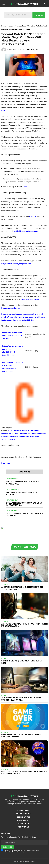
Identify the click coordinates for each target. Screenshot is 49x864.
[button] (3, 3)
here (25, 186)
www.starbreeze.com (30, 299)
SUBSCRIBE (7, 847)
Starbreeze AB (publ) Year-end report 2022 (22, 662)
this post (33, 216)
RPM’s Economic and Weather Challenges (22, 483)
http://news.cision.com (11, 308)
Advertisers (23, 810)
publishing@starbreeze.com (26, 231)
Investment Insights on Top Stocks (21, 493)
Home (3, 26)
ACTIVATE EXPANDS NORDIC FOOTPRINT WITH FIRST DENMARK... (24, 625)
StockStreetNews (14, 50)
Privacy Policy (23, 814)
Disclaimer (6, 463)
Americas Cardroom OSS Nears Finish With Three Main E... (22, 588)
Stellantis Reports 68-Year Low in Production (24, 504)
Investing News (12, 479)
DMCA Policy (23, 820)
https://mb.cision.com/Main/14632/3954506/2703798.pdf (12, 335)
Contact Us (23, 827)
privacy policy (20, 852)
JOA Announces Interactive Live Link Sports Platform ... (21, 698)
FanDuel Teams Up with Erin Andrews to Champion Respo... (24, 772)
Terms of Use (23, 817)
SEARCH (39, 15)
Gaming (10, 26)
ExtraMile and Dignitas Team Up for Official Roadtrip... (21, 735)
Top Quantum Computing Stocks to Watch (24, 514)
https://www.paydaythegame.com (16, 264)
